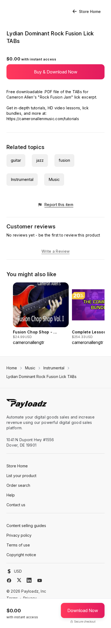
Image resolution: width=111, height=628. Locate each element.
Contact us (15, 504)
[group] (41, 314)
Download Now (82, 610)
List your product (21, 475)
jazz (40, 160)
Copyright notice (21, 554)
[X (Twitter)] (19, 580)
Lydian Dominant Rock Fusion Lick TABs (41, 376)
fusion (64, 160)
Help (10, 495)
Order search (18, 485)
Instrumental (22, 179)
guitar (16, 160)
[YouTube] (39, 580)
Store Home (90, 11)
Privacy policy (19, 535)
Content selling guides (26, 525)
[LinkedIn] (29, 580)
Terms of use (18, 545)
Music (54, 179)
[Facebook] (9, 580)
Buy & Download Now (55, 72)
